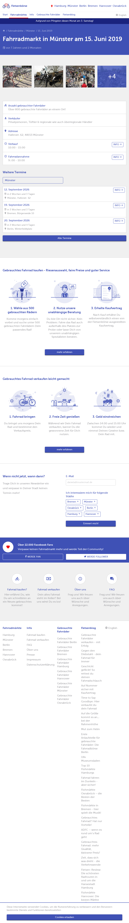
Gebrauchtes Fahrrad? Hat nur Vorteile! (91, 821)
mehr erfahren (64, 352)
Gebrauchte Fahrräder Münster (64, 687)
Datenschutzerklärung (40, 664)
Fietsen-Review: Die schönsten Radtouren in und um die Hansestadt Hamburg (91, 878)
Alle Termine (64, 238)
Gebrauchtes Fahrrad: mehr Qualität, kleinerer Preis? (90, 847)
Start (5, 14)
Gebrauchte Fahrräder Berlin (67, 640)
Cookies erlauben (64, 917)
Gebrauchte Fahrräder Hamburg (64, 663)
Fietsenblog (69, 14)
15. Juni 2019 (45, 31)
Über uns (32, 649)
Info (32, 14)
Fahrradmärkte (18, 14)
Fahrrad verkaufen (38, 639)
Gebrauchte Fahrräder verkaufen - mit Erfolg (90, 640)
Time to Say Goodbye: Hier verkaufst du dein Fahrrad (90, 703)
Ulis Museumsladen (90, 759)
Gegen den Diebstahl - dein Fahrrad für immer (91, 656)
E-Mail (70, 476)
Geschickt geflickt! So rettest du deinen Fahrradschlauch (91, 673)
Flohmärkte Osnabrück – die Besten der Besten (91, 795)
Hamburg (60, 5)
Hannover (105, 5)
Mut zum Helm (90, 729)
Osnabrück (119, 5)
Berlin (83, 5)
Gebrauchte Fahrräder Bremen (64, 651)
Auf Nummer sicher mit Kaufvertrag (89, 689)
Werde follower (97, 556)
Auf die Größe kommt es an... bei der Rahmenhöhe (90, 719)
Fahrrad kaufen (36, 634)
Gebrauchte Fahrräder (48, 14)
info (116, 144)
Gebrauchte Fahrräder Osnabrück (64, 699)
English (122, 15)
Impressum (34, 659)
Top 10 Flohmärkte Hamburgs (88, 769)
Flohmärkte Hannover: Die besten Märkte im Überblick (90, 898)
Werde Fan (34, 556)
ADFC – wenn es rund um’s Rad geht (91, 833)
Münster (73, 5)
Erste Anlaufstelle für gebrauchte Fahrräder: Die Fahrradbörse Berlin (90, 743)
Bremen (93, 5)
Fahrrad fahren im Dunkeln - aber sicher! (90, 781)
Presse (31, 654)
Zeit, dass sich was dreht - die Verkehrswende (91, 861)
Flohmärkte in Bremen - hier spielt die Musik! (91, 809)
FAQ (29, 644)
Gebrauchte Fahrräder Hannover (64, 675)
